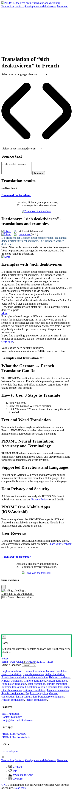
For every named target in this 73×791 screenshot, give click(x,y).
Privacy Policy (39, 499)
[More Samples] (5, 256)
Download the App (22, 774)
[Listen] (6, 231)
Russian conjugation (12, 699)
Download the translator (16, 195)
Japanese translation (58, 690)
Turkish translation (57, 683)
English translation (11, 671)
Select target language (14, 148)
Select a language (11, 664)
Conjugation (40, 6)
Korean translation (56, 680)
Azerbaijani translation (14, 677)
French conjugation (36, 699)
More (4, 313)
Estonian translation (34, 690)
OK (3, 784)
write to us (7, 341)
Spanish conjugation (12, 693)
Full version (17, 661)
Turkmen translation (12, 686)
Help (14, 770)
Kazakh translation (11, 680)
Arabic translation (38, 677)
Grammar (62, 6)
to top (4, 658)
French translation (11, 674)
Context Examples (11, 716)
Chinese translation (34, 680)
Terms (4, 661)
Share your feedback (60, 543)
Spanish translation (33, 674)
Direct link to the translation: (17, 593)
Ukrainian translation (58, 686)
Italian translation (54, 674)
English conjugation (37, 693)
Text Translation (10, 713)
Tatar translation (36, 683)
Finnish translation (11, 690)
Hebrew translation (59, 677)
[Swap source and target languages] (36, 145)
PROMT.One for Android (15, 737)
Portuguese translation (13, 683)
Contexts (19, 6)
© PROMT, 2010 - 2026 (39, 661)
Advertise (17, 778)
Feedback (17, 767)
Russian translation (34, 671)
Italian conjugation (26, 696)
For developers (9, 751)
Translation (7, 6)
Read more (20, 787)
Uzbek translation (35, 686)
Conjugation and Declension (17, 720)
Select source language (14, 74)
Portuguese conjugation (51, 696)
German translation (56, 671)
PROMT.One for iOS (13, 733)
